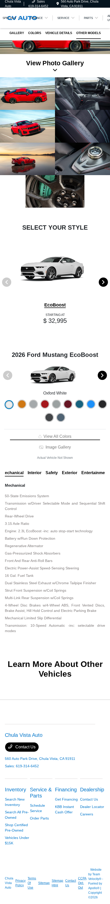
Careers (86, 814)
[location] (58, 4)
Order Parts (39, 818)
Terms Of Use (32, 883)
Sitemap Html (57, 883)
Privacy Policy (20, 883)
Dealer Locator (92, 807)
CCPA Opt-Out (82, 883)
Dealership (92, 789)
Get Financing (66, 799)
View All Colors (56, 436)
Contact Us (25, 747)
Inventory (15, 789)
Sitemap (44, 883)
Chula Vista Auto (9, 883)
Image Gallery (58, 447)
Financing (66, 789)
